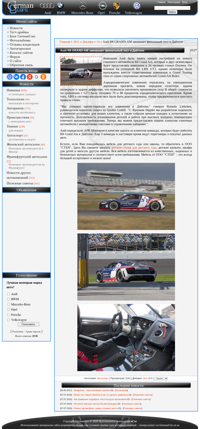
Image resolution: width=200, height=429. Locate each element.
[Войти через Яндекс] (30, 77)
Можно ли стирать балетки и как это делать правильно (101, 395)
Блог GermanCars (22, 36)
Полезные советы (20, 183)
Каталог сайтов (21, 53)
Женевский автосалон (23, 144)
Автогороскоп (20, 48)
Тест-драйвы (19, 32)
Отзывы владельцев (25, 44)
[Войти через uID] (10, 77)
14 (98, 41)
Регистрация (174, 2)
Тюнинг (12, 126)
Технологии (15, 99)
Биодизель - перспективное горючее (92, 390)
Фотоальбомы (20, 40)
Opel (101, 12)
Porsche (114, 12)
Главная (161, 2)
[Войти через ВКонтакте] (16, 77)
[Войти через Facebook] (23, 77)
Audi (45, 12)
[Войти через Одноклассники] (43, 77)
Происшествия (18, 117)
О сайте (15, 61)
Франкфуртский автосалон (27, 157)
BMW (61, 12)
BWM (15, 299)
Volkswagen (133, 12)
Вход (184, 2)
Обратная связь (21, 65)
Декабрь (87, 41)
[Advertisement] (26, 232)
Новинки (13, 90)
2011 (76, 41)
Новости (16, 28)
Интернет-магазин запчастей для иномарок (95, 404)
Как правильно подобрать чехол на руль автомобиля (100, 399)
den (145, 378)
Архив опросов (33, 331)
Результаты (17, 331)
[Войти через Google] (36, 77)
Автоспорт (15, 135)
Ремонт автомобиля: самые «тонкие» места (96, 408)
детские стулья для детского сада (133, 147)
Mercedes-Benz (81, 12)
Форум (15, 57)
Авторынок (15, 108)
